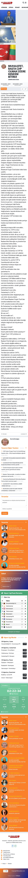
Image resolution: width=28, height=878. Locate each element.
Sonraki (23, 434)
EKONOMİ (25, 7)
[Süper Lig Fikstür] (26, 637)
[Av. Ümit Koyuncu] (4, 775)
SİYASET (17, 7)
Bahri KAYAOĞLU (14, 811)
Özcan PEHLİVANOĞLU (15, 796)
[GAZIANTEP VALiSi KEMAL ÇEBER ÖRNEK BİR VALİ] (4, 767)
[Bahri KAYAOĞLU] (4, 812)
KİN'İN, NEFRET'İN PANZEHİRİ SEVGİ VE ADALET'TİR (17, 820)
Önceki (4, 434)
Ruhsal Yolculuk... (13, 769)
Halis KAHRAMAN (14, 803)
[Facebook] (12, 846)
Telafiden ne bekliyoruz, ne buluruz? (16, 791)
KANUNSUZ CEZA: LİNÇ (15, 559)
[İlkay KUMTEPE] (4, 790)
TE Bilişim (18, 875)
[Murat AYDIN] (4, 527)
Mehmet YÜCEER (14, 541)
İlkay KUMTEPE (13, 788)
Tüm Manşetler (7, 855)
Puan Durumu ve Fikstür (9, 854)
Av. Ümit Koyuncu (14, 773)
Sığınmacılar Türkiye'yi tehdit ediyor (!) (17, 783)
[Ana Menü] (25, 2)
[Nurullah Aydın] (4, 820)
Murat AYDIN (12, 526)
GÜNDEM (4, 7)
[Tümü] (26, 522)
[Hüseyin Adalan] (4, 535)
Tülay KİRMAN (13, 825)
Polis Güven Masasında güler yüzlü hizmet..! (17, 805)
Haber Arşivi (6, 859)
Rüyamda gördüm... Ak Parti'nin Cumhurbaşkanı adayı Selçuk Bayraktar (17, 529)
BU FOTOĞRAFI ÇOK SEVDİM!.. (17, 798)
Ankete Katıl (6, 586)
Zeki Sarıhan (13, 556)
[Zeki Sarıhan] (4, 557)
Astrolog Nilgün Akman (16, 563)
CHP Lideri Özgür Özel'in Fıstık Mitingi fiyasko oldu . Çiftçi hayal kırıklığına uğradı (17, 551)
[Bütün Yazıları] (26, 448)
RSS (6, 871)
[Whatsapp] (15, 846)
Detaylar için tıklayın (14, 631)
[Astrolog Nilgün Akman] (4, 565)
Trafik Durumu (6, 852)
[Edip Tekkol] (4, 782)
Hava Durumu (6, 850)
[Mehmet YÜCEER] (4, 542)
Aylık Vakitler (5, 711)
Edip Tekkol (12, 780)
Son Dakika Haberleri (8, 857)
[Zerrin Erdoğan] (3, 66)
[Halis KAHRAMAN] (4, 805)
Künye (4, 863)
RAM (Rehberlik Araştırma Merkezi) (16, 828)
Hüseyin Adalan (14, 533)
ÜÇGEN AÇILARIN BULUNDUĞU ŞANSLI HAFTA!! (17, 566)
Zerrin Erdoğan (13, 79)
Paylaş (4, 88)
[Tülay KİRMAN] (4, 827)
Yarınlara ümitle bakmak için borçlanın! (17, 776)
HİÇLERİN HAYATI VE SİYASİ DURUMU (16, 536)
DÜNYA (11, 7)
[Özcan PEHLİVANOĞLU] (4, 797)
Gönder (4, 513)
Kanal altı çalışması (14, 813)
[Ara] (23, 2)
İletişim (10, 863)
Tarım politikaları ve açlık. (16, 544)
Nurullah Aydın (14, 818)
